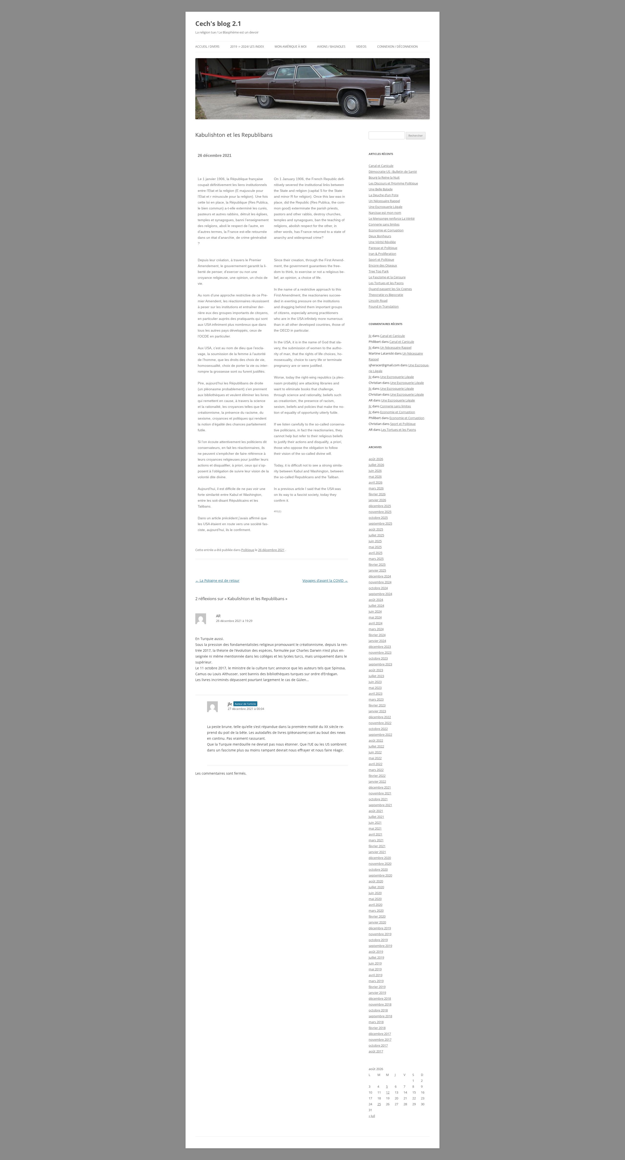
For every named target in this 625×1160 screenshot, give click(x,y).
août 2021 (376, 811)
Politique (247, 550)
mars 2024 (376, 629)
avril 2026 (375, 482)
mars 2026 (376, 488)
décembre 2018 (380, 998)
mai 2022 (375, 758)
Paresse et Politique (383, 248)
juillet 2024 (376, 605)
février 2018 (377, 1028)
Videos (361, 46)
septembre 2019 (380, 945)
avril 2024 (375, 623)
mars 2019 (376, 981)
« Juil (372, 1116)
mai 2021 (375, 828)
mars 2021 (376, 840)
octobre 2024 (378, 588)
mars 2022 (376, 770)
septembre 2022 (380, 734)
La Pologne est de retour (217, 580)
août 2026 (376, 459)
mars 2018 (376, 1022)
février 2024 (377, 635)
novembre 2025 (380, 512)
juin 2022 (375, 752)
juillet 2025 (376, 535)
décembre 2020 (380, 858)
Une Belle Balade (381, 189)
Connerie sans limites (384, 224)
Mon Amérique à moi (290, 46)
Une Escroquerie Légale (385, 207)
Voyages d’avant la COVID (325, 580)
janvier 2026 (377, 500)
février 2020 (377, 916)
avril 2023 (375, 693)
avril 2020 (375, 904)
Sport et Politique (381, 259)
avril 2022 (375, 764)
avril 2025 (375, 553)
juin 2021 (375, 822)
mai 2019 (375, 969)
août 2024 (376, 599)
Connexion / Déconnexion (397, 46)
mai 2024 (375, 617)
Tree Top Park (379, 271)
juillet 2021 (376, 816)
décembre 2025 (380, 506)
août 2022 (376, 740)
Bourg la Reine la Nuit (384, 177)
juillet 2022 (376, 746)
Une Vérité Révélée (382, 242)
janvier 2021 (377, 852)
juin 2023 (375, 682)
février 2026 (377, 494)
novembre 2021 (380, 793)
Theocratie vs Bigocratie (386, 295)
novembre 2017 (380, 1039)
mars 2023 (376, 699)
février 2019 (377, 987)
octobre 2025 (378, 517)
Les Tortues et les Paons (386, 283)
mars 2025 (376, 558)
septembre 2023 (380, 664)
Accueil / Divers (207, 46)
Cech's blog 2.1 (218, 23)
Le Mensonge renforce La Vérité (392, 218)
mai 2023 (375, 687)
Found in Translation (384, 306)
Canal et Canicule (381, 165)
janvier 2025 (377, 570)
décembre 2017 (380, 1033)
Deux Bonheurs (380, 236)
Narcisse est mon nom (385, 212)
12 (387, 1092)
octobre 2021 (378, 799)
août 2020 (376, 881)
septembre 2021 (380, 805)
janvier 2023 (377, 711)
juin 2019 (375, 963)
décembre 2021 (380, 787)
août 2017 (376, 1051)
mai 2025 (375, 547)
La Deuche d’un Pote (383, 195)
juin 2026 (375, 470)
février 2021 (377, 846)
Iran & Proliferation (382, 253)
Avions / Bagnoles (331, 46)
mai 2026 (375, 476)
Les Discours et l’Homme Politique (393, 183)
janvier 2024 (377, 641)
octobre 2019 (378, 940)
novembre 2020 (380, 863)
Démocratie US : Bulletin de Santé (393, 171)
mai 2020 (375, 899)
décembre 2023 (380, 646)
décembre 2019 (380, 928)
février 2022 (377, 775)
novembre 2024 (380, 582)
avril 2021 (375, 834)
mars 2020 (376, 910)
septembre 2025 (380, 523)
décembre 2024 (380, 576)
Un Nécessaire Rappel (384, 201)
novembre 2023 (380, 652)
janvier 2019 (377, 992)
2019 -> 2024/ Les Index (247, 46)
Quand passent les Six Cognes (390, 289)
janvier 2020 (377, 922)
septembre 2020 (380, 875)
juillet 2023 (376, 676)
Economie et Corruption (386, 230)
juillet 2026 (376, 465)
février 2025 (377, 564)
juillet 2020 (376, 887)
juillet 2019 (376, 957)
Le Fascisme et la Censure (387, 277)
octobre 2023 (378, 658)
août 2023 (376, 670)
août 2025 (376, 529)
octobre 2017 (378, 1045)
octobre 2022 (378, 728)
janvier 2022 (377, 781)
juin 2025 (375, 541)
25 (379, 1104)
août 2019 (376, 951)
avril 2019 (375, 975)
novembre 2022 (380, 723)
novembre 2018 (380, 1004)
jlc (370, 336)
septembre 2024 (380, 594)
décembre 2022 (380, 717)
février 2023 (377, 705)
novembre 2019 (380, 934)
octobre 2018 (378, 1010)
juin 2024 (375, 611)
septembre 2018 (380, 1016)
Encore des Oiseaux (383, 265)
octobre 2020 (378, 869)
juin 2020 (375, 893)
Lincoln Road (378, 300)
